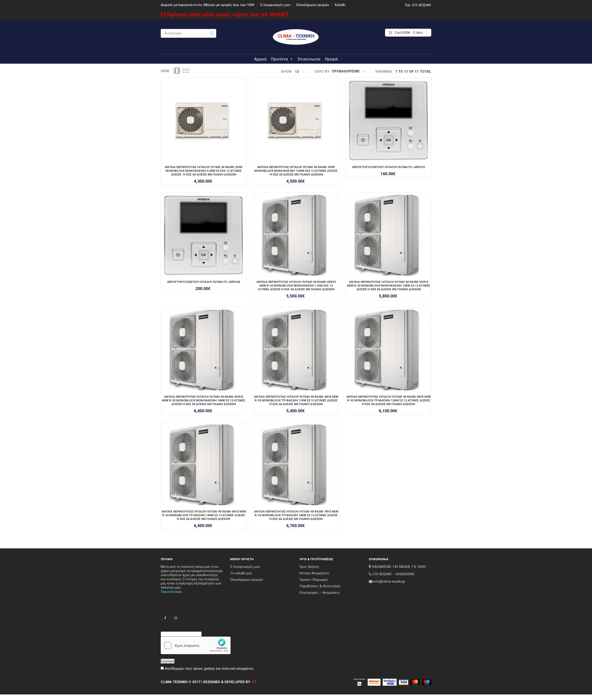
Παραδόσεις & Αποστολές (320, 586)
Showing (383, 71)
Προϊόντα (279, 59)
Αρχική (260, 59)
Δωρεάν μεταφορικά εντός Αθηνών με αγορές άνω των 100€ (207, 5)
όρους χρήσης (204, 668)
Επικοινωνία (309, 59)
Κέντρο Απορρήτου (314, 573)
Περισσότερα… (172, 592)
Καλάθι (340, 5)
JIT (253, 682)
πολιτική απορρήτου (237, 668)
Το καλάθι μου (241, 573)
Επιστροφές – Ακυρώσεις (319, 593)
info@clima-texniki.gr (389, 581)
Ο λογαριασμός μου (275, 5)
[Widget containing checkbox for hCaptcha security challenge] (196, 645)
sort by (322, 71)
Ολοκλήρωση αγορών (312, 5)
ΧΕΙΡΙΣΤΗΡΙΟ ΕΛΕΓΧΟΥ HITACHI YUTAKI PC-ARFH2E (203, 282)
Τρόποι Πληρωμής (313, 580)
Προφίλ (331, 59)
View (165, 71)
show (286, 71)
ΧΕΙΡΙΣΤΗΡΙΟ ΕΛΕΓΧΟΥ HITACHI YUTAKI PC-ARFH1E (388, 167)
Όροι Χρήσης (309, 567)
